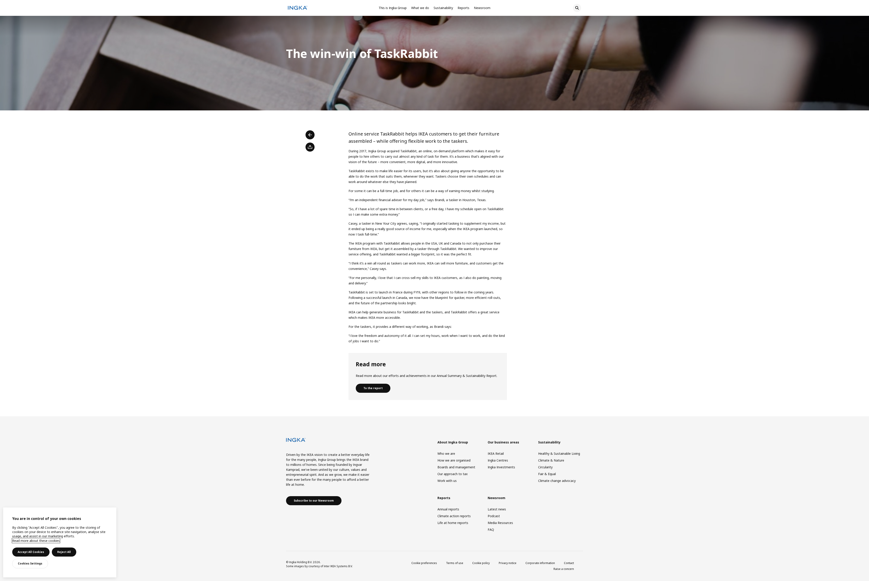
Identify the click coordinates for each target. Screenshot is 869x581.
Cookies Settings (30, 563)
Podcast (494, 516)
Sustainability (443, 8)
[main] (59, 542)
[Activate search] (577, 8)
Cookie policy (481, 563)
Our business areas (503, 442)
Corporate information (540, 563)
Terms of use (454, 563)
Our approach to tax (452, 474)
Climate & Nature (551, 460)
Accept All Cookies (31, 552)
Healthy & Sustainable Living (559, 453)
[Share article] (310, 147)
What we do (420, 8)
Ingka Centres (498, 460)
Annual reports (448, 509)
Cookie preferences (424, 563)
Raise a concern (564, 569)
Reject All (64, 552)
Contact (569, 563)
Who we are (446, 453)
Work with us (447, 481)
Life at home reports (452, 523)
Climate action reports (454, 516)
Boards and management (456, 467)
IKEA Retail (496, 453)
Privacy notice (507, 563)
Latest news (497, 509)
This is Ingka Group (393, 8)
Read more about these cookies (36, 540)
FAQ (491, 529)
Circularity (545, 467)
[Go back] (310, 134)
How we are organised (453, 460)
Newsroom (482, 8)
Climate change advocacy (557, 481)
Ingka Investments (501, 467)
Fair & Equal (547, 474)
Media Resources (500, 523)
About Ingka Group (452, 442)
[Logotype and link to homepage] (297, 8)
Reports (463, 8)
